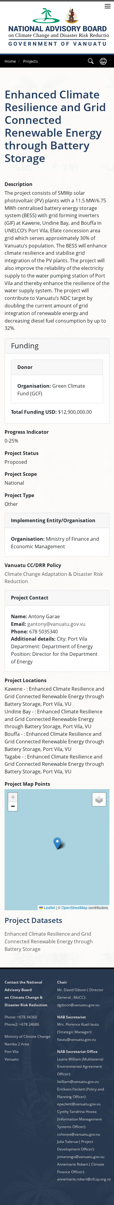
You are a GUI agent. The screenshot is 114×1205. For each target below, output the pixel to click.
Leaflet (49, 907)
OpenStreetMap (74, 907)
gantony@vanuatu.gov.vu (56, 624)
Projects (30, 61)
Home (10, 61)
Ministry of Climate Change (27, 1036)
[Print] (103, 61)
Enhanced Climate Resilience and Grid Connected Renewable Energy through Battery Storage (49, 941)
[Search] (91, 61)
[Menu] (107, 7)
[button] (57, 843)
